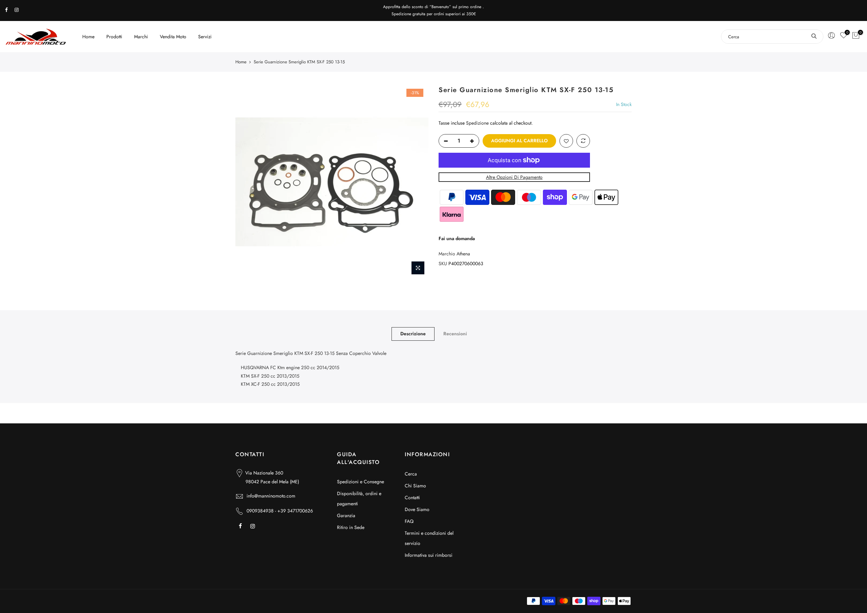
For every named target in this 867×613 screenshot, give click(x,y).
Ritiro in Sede (350, 527)
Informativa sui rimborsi (428, 555)
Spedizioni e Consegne (360, 481)
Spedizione (477, 123)
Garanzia (346, 515)
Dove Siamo (417, 509)
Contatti (412, 497)
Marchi (141, 36)
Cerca (411, 473)
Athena (463, 253)
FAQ (409, 521)
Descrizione (413, 333)
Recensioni (455, 333)
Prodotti (114, 36)
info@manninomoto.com (271, 495)
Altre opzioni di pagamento (514, 177)
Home (88, 36)
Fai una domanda (457, 238)
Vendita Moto (173, 36)
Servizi (205, 36)
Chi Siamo (415, 485)
